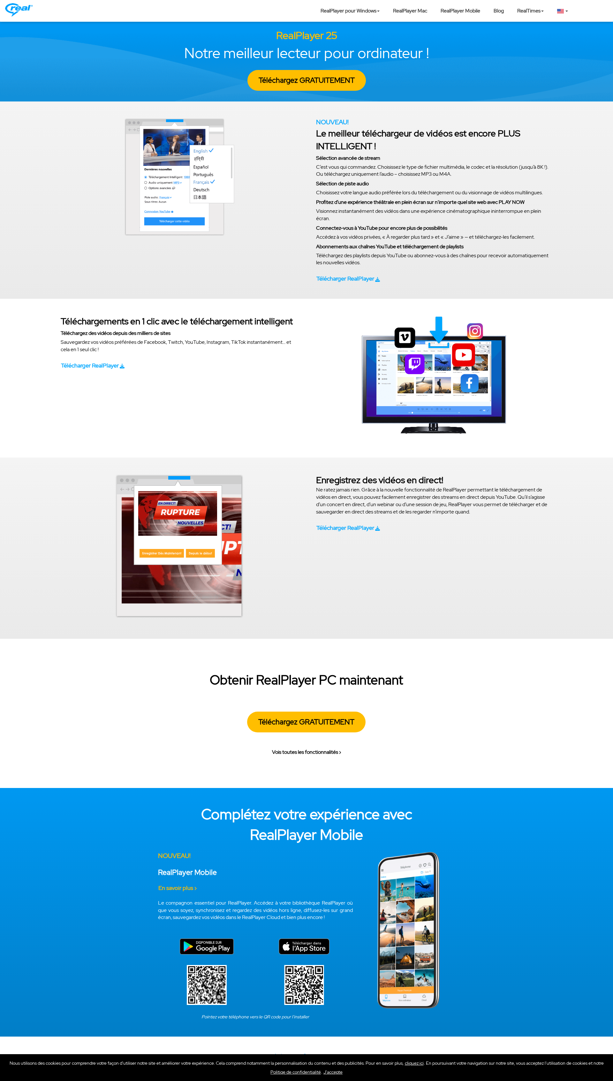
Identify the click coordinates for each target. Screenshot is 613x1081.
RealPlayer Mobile (460, 10)
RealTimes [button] (529, 10)
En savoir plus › (177, 888)
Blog (499, 10)
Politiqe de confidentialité (295, 1072)
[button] (333, 1072)
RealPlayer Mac (410, 10)
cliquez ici (414, 1063)
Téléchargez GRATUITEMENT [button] (307, 80)
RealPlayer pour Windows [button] (348, 10)
